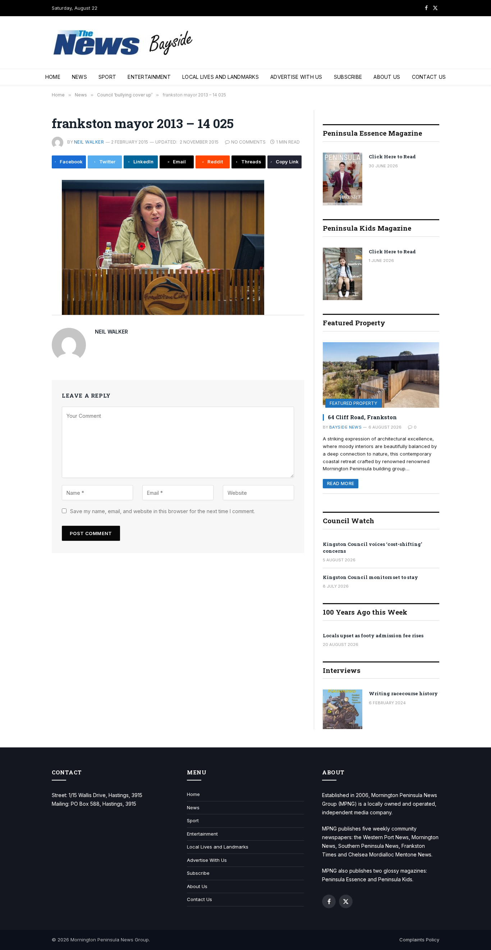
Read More (340, 483)
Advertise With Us (296, 77)
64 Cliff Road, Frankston (362, 417)
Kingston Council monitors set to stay (370, 577)
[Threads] (27, 285)
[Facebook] (27, 204)
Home (52, 77)
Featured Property (353, 403)
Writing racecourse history (403, 693)
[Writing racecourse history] (342, 709)
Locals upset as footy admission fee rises (373, 635)
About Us (386, 77)
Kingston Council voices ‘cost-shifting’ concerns (372, 547)
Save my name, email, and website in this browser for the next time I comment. (162, 511)
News (79, 77)
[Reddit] (27, 269)
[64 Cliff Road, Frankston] (381, 375)
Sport (107, 77)
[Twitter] (27, 221)
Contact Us (429, 77)
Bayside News (345, 427)
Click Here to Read (392, 156)
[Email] (27, 253)
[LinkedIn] (27, 237)
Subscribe (348, 77)
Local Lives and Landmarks (220, 77)
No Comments (248, 142)
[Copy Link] (27, 302)
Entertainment (149, 77)
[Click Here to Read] (342, 179)
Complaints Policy (419, 939)
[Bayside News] (124, 42)
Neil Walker (89, 142)
